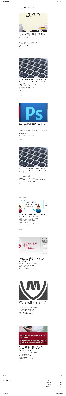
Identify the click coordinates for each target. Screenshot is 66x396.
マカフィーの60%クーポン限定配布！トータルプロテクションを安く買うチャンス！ (32, 80)
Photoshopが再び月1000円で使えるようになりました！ (33, 124)
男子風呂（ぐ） (6, 1)
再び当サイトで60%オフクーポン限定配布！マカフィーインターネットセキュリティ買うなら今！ (32, 170)
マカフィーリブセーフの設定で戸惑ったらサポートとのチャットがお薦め (32, 215)
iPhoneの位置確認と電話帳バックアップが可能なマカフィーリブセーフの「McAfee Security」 (31, 348)
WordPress (61, 393)
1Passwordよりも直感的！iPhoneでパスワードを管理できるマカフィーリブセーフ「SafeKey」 (32, 259)
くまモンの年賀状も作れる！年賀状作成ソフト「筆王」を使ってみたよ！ (32, 34)
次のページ (60, 375)
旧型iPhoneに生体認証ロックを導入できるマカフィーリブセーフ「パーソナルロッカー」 (32, 303)
